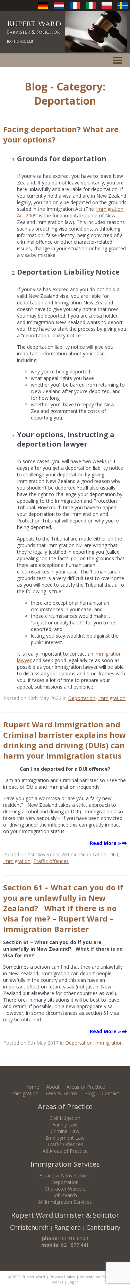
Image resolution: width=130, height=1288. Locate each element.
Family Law (65, 1124)
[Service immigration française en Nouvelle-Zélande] (75, 9)
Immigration (111, 698)
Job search (65, 1195)
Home (32, 1086)
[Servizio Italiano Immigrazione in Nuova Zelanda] (91, 9)
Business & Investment (65, 1175)
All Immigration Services (65, 1202)
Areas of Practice (86, 1086)
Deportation (81, 698)
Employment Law (65, 1137)
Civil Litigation (65, 1118)
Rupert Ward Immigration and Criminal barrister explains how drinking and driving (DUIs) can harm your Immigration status (64, 740)
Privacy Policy (62, 1276)
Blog (89, 1093)
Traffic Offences (65, 1144)
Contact (110, 1093)
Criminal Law (65, 1131)
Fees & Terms (61, 1093)
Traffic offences (51, 861)
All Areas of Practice (65, 1151)
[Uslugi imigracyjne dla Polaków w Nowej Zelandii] (106, 9)
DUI (113, 854)
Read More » (105, 843)
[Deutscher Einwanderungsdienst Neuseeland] (43, 9)
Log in (73, 1282)
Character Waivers (65, 1188)
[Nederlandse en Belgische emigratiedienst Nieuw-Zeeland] (59, 9)
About (53, 1086)
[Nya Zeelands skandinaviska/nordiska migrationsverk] (122, 9)
